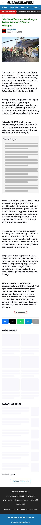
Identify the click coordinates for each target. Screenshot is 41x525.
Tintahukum (30, 496)
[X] (12, 321)
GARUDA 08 (33, 500)
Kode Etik (15, 510)
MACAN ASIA (20, 504)
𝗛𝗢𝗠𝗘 (4, 7)
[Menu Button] (3, 2)
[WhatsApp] (28, 321)
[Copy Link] (35, 321)
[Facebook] (5, 321)
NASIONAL (14, 7)
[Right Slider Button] (39, 7)
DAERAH (36, 7)
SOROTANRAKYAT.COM (15, 496)
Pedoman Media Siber (28, 510)
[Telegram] (20, 321)
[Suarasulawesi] (20, 2)
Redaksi (7, 510)
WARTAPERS (7, 500)
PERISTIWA (25, 7)
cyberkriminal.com (21, 500)
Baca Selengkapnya (21, 481)
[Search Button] (38, 2)
